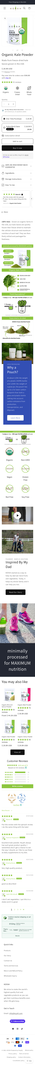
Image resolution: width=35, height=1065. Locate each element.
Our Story (7, 955)
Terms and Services (11, 966)
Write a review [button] (17, 786)
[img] (7, 816)
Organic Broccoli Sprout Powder (7, 706)
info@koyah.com (16, 1013)
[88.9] (12, 798)
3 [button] (17, 909)
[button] (4, 8)
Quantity (4, 99)
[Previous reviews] (3, 198)
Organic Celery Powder (25, 737)
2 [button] (14, 909)
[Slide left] (13, 50)
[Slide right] (22, 50)
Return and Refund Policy (13, 971)
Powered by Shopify (17, 1050)
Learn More (15, 418)
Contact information (24, 1057)
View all (17, 752)
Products (7, 950)
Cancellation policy (18, 1060)
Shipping (7, 71)
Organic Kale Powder (8, 737)
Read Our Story (15, 592)
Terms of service (24, 1053)
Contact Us (8, 961)
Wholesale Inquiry (10, 976)
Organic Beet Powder (24, 705)
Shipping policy (11, 1057)
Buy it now (17, 148)
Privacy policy (13, 1053)
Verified (16, 805)
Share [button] (6, 212)
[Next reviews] (31, 198)
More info (17, 935)
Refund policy (29, 1050)
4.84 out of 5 (23, 765)
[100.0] (21, 798)
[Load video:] (17, 515)
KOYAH (9, 1050)
